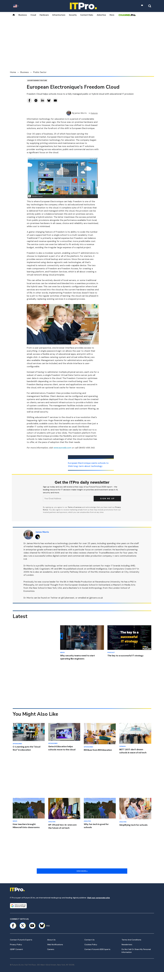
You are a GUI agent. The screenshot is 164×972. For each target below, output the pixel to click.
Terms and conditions (131, 939)
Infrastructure (58, 15)
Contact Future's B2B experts (97, 949)
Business (22, 15)
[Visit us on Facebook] (13, 926)
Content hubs (86, 15)
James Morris (81, 113)
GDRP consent (16, 949)
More (112, 15)
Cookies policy (90, 944)
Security (73, 15)
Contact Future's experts (21, 939)
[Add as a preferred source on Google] (18, 905)
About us (51, 939)
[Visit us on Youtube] (32, 926)
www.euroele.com (62, 447)
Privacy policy (16, 944)
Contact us (89, 939)
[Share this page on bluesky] (49, 100)
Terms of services (75, 507)
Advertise (101, 15)
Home (13, 72)
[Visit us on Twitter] (23, 926)
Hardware (44, 15)
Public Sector (39, 72)
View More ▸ (82, 871)
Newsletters (127, 944)
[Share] (29, 100)
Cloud (33, 15)
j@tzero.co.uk (96, 597)
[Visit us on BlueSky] (41, 926)
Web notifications (55, 944)
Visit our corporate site (98, 897)
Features (94, 113)
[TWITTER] (38, 537)
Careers (50, 949)
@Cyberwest (67, 597)
